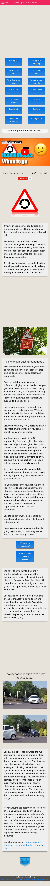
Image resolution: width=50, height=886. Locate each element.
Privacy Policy (41, 879)
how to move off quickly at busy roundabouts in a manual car (24, 845)
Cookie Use (15, 879)
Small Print (27, 879)
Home (5, 879)
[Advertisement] (25, 35)
